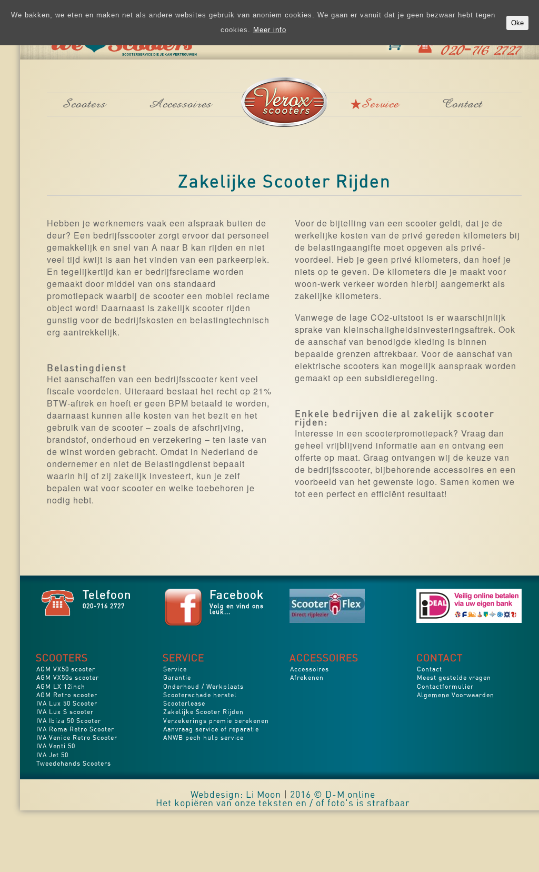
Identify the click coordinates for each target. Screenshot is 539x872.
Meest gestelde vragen (454, 678)
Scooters (84, 106)
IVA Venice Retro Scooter (76, 738)
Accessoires (180, 106)
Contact (462, 106)
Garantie (177, 678)
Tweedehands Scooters (73, 764)
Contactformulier (445, 687)
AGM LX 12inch (60, 687)
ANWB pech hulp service (203, 738)
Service (380, 106)
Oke (494, 15)
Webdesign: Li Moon (236, 795)
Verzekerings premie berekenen (216, 722)
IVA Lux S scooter (65, 713)
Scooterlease (184, 704)
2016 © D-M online (332, 795)
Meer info (459, 15)
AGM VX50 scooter (65, 670)
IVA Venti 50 (55, 747)
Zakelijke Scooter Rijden (203, 713)
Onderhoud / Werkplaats (203, 687)
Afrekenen (307, 678)
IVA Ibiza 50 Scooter (68, 722)
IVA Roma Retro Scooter (75, 730)
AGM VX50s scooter (67, 678)
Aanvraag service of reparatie (211, 730)
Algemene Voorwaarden (455, 696)
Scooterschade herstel (200, 696)
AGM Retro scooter (66, 696)
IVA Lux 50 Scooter (66, 704)
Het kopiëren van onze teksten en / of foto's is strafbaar (283, 804)
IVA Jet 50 (52, 756)
